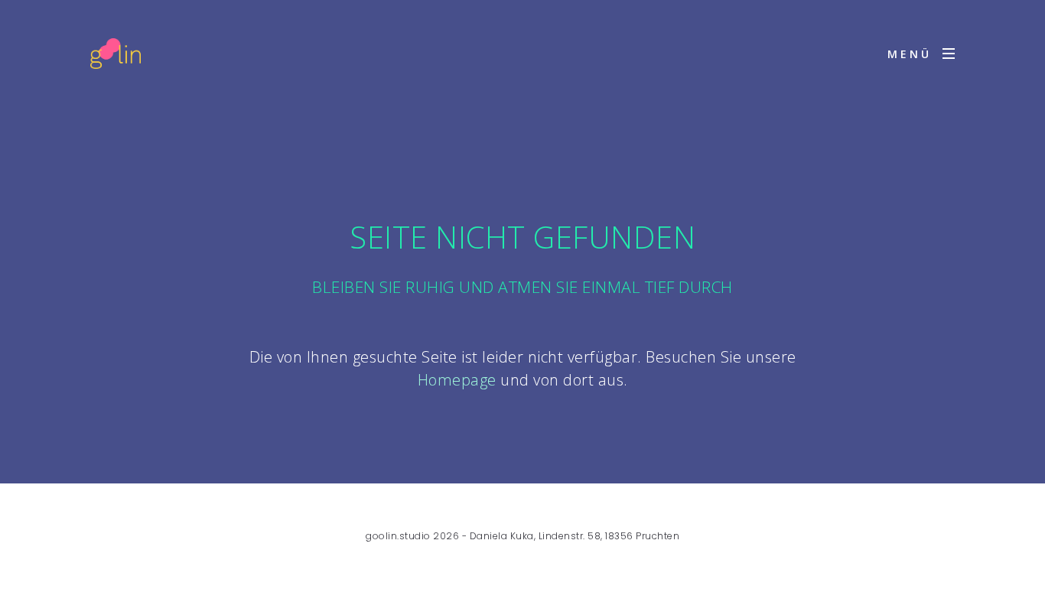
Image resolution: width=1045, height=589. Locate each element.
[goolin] (115, 53)
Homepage (457, 379)
